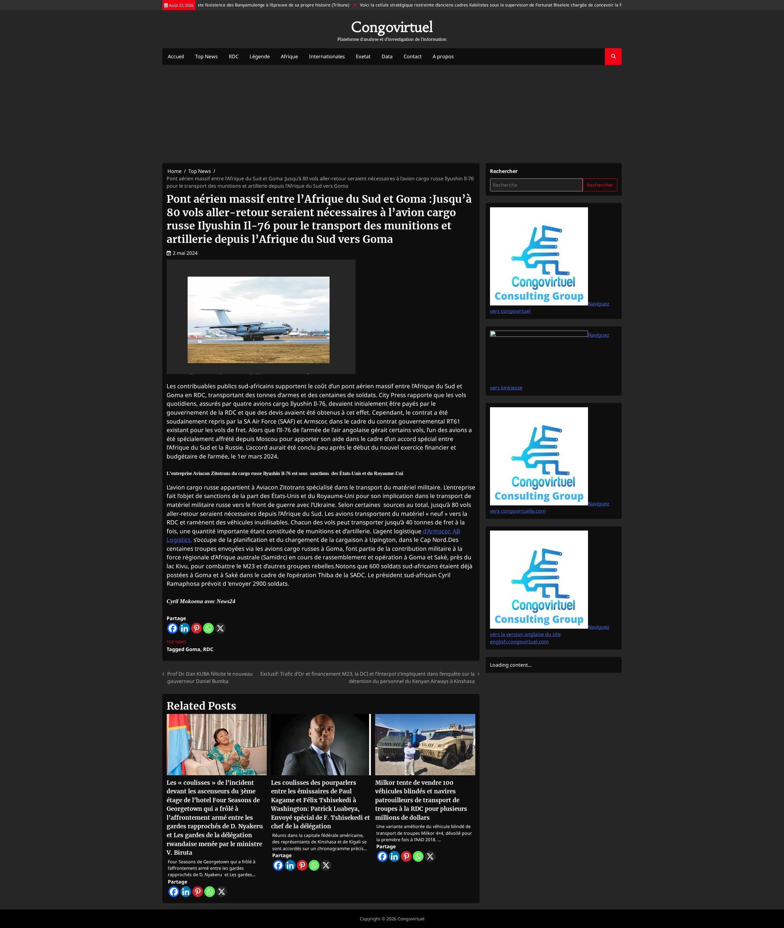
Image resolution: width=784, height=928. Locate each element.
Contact (413, 56)
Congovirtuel (392, 27)
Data (387, 56)
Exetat (363, 56)
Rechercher (504, 171)
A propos (443, 56)
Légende (260, 56)
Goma (193, 649)
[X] (220, 628)
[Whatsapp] (208, 628)
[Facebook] (172, 628)
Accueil (176, 56)
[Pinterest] (196, 628)
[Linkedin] (184, 628)
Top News (206, 56)
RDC (234, 56)
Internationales (327, 56)
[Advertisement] (392, 114)
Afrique (289, 56)
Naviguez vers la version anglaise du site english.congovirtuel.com (549, 634)
